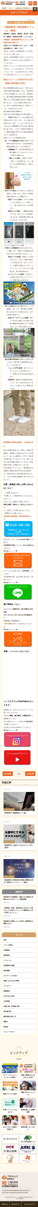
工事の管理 (7, 624)
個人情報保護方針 (20, 1198)
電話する (30, 3)
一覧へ (19, 774)
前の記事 (7, 774)
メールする (35, 3)
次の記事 (30, 774)
